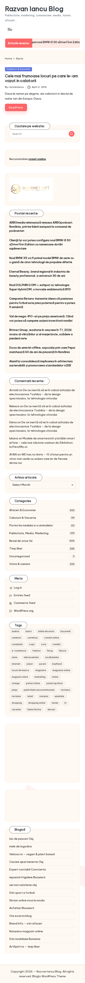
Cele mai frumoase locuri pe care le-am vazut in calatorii (41, 78)
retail (30, 696)
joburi (30, 664)
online (55, 677)
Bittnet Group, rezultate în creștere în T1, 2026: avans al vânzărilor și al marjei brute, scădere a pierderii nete (41, 334)
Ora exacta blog (20, 916)
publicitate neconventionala (39, 690)
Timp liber (15, 548)
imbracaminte (31, 657)
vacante (16, 709)
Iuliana (13, 438)
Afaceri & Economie (22, 510)
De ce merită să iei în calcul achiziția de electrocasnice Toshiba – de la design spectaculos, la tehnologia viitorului (42, 394)
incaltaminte (52, 657)
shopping (17, 703)
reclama (65, 690)
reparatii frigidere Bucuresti (27, 877)
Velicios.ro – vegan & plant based (32, 854)
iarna (14, 657)
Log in (18, 587)
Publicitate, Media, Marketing (28, 533)
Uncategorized (19, 556)
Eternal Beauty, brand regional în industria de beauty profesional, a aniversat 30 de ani (39, 273)
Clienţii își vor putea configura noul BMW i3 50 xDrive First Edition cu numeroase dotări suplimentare (40, 244)
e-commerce (19, 650)
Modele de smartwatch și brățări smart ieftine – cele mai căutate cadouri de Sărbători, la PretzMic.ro (42, 442)
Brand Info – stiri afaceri (25, 923)
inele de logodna (20, 846)
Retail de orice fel (20, 541)
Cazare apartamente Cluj (26, 862)
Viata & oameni (19, 564)
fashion (37, 650)
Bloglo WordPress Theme (49, 976)
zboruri (51, 709)
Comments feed (24, 603)
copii (32, 644)
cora (43, 644)
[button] (71, 134)
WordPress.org (23, 611)
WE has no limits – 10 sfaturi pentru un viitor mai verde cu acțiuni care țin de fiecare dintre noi (40, 459)
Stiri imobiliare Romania (24, 939)
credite (56, 644)
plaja (14, 690)
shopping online (36, 703)
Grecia (62, 650)
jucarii (42, 664)
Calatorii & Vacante (18, 69)
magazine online (61, 670)
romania (43, 696)
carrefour (32, 637)
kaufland (57, 664)
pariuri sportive (54, 683)
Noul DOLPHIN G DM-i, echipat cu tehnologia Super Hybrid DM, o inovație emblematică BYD (40, 287)
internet (16, 664)
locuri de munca (20, 670)
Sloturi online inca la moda (27, 900)
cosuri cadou (37, 159)
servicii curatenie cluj (23, 885)
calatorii (16, 637)
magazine (40, 670)
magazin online (20, 677)
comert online (51, 637)
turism (55, 703)
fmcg (50, 650)
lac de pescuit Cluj (21, 839)
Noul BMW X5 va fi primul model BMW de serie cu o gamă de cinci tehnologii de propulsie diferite (41, 260)
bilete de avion (46, 631)
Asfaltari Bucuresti (21, 908)
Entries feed (22, 595)
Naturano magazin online (26, 931)
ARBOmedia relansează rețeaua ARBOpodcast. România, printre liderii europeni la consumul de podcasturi (41, 227)
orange (16, 683)
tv (65, 703)
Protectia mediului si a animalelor (31, 525)
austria (15, 631)
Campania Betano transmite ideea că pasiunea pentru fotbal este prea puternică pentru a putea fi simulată (42, 303)
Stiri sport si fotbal (22, 893)
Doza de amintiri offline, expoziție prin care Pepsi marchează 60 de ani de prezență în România (42, 350)
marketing (39, 677)
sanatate (59, 696)
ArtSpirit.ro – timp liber (24, 946)
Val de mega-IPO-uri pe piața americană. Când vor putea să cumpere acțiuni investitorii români (41, 318)
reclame (16, 696)
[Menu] (10, 29)
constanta (17, 644)
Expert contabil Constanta (27, 869)
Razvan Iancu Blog (34, 8)
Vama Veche (34, 709)
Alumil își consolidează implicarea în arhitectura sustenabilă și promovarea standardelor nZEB (41, 363)
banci (29, 631)
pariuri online (33, 683)
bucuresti (65, 631)
